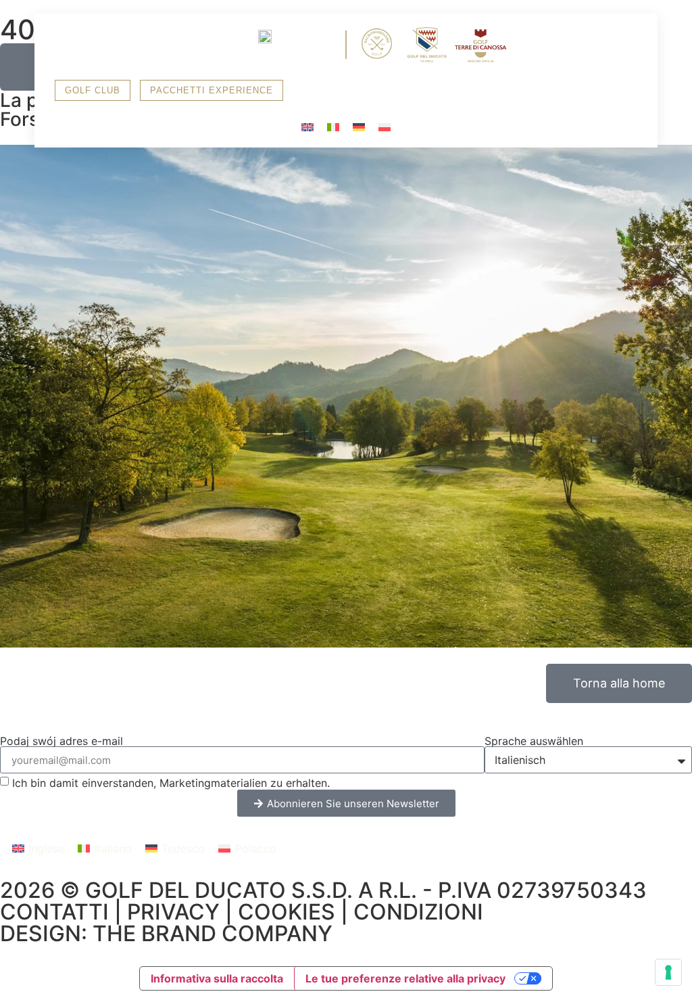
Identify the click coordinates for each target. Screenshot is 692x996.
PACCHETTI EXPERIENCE (211, 90)
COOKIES (286, 912)
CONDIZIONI (418, 912)
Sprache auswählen (534, 740)
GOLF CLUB (92, 90)
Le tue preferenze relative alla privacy (405, 978)
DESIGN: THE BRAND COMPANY (166, 933)
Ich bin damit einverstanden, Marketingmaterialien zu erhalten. (171, 783)
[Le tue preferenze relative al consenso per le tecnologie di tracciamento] (668, 972)
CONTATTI (54, 912)
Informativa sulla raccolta (217, 978)
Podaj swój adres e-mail (61, 740)
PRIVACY (173, 912)
